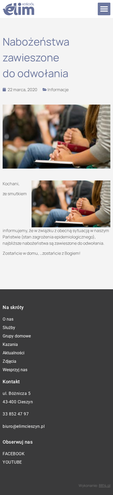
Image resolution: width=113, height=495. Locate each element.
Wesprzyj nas (15, 369)
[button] (104, 9)
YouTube (12, 462)
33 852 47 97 (16, 413)
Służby (9, 327)
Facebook (13, 453)
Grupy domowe (17, 336)
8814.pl (104, 485)
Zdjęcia (9, 361)
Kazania (10, 344)
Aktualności (13, 352)
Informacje (58, 89)
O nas (8, 319)
